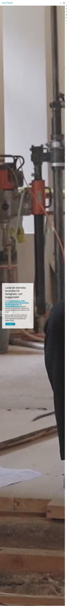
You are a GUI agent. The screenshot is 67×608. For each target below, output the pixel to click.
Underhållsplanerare (14, 306)
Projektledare (14, 301)
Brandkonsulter (21, 303)
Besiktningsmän (12, 304)
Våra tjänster (10, 324)
